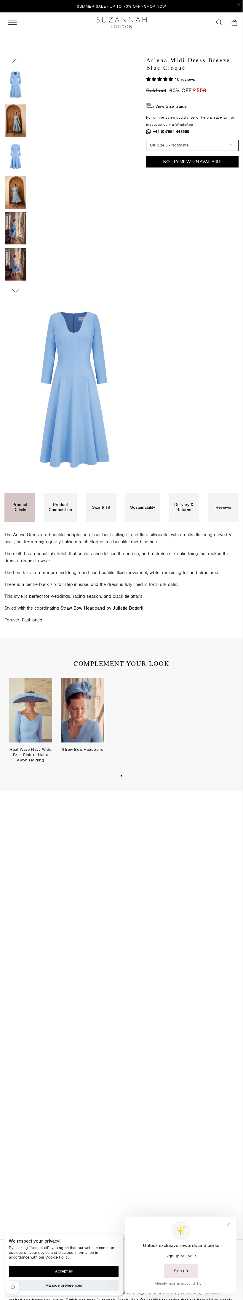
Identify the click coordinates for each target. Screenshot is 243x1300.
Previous (15, 62)
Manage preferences (63, 1285)
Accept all (64, 1271)
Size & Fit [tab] (101, 507)
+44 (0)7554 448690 (171, 131)
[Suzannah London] (121, 22)
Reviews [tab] (223, 507)
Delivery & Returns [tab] (184, 507)
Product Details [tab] (19, 507)
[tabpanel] (30, 725)
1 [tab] (121, 776)
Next (15, 289)
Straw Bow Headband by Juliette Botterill (102, 608)
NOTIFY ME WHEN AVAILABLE (192, 161)
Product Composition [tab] (60, 507)
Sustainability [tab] (142, 507)
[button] (160, 79)
